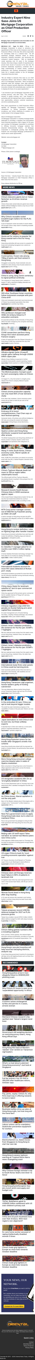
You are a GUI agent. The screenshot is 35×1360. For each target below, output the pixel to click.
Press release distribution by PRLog (11, 183)
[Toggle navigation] (16, 10)
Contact (31, 1342)
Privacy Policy (29, 1347)
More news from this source (9, 179)
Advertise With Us (28, 1344)
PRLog (27, 46)
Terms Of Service (29, 1345)
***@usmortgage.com (7, 148)
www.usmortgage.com (13, 137)
